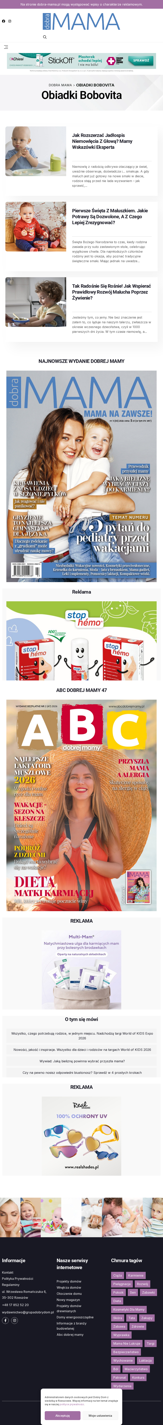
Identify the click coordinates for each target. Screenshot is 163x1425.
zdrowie (138, 1326)
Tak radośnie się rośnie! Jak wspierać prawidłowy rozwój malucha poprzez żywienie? (111, 292)
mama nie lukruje (126, 1343)
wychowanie (123, 1360)
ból (115, 1369)
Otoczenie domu (69, 1294)
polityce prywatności (72, 1404)
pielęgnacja (122, 1284)
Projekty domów (69, 1281)
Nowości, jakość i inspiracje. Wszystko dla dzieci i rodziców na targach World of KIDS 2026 (82, 1050)
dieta (117, 1301)
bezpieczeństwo (126, 1352)
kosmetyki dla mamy (129, 1309)
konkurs (138, 1377)
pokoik (118, 1292)
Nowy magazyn (68, 1300)
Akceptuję (62, 1415)
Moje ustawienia (100, 1415)
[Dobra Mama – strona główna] (81, 21)
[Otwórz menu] (6, 46)
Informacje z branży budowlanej (71, 1325)
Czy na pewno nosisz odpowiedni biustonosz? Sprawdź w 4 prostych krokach (82, 1073)
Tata (131, 1318)
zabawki (148, 1292)
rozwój (142, 1284)
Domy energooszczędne (75, 1317)
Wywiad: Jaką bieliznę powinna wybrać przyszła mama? (82, 1061)
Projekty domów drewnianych (69, 1308)
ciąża (117, 1275)
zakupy (146, 1318)
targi (150, 1343)
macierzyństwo (136, 1369)
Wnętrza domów (69, 1287)
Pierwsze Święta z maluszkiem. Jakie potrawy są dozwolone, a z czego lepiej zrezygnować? (110, 216)
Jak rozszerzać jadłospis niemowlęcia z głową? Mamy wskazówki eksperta (102, 141)
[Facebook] (3, 21)
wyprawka (121, 1335)
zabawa (119, 1326)
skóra (117, 1318)
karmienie (136, 1275)
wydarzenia (122, 1386)
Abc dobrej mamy (70, 1335)
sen (133, 1292)
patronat (119, 1377)
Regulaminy (10, 1285)
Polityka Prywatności (17, 1279)
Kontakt (7, 1272)
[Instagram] (9, 21)
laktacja (145, 1360)
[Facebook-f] (5, 1320)
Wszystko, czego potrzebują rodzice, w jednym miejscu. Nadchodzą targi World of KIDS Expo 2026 (82, 1035)
